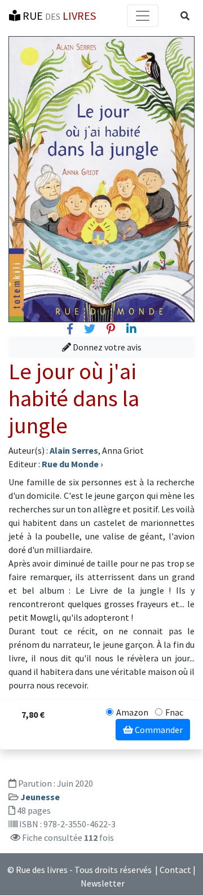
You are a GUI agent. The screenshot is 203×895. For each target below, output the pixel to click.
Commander (158, 729)
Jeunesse (40, 796)
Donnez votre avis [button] (106, 347)
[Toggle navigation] (142, 16)
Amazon (132, 712)
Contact (175, 869)
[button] (184, 16)
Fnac (174, 712)
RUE (58, 15)
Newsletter (103, 883)
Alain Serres (74, 450)
